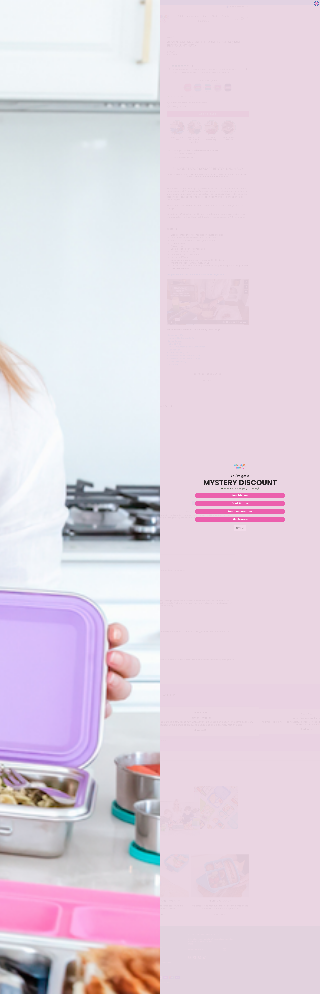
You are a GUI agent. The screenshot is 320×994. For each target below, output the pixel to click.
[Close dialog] (316, 3)
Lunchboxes (240, 495)
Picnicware (240, 519)
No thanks (240, 528)
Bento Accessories (240, 511)
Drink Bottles (240, 503)
